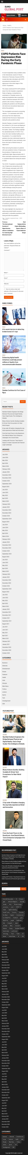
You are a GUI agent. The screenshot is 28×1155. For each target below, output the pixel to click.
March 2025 (5, 501)
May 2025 (5, 495)
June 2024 (5, 527)
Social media (6, 931)
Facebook (15, 917)
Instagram (9, 923)
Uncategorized (6, 701)
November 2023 (6, 548)
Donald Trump (6, 912)
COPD (20, 218)
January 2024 (6, 542)
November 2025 (6, 478)
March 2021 (5, 638)
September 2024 (7, 518)
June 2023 (5, 562)
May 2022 (5, 600)
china (10, 904)
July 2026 (5, 454)
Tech (3, 698)
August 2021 (5, 624)
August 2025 (5, 486)
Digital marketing (12, 909)
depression (5, 219)
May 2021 (5, 632)
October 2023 (6, 551)
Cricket (4, 909)
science (4, 692)
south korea (14, 931)
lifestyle (4, 683)
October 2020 (6, 653)
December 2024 (6, 510)
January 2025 (6, 507)
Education (21, 912)
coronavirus (5, 907)
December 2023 (6, 545)
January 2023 (6, 577)
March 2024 (5, 536)
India (3, 680)
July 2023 (5, 559)
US (18, 936)
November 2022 (6, 583)
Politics (4, 689)
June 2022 (5, 597)
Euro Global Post (7, 917)
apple (4, 901)
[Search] (25, 19)
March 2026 (5, 466)
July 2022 (5, 594)
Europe (4, 671)
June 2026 (5, 457)
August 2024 (5, 521)
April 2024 (5, 533)
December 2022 (6, 580)
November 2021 (6, 615)
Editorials (4, 665)
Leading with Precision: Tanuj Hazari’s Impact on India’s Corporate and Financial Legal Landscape (13, 443)
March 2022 (5, 606)
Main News (5, 686)
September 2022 (7, 589)
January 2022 (6, 609)
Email (6, 278)
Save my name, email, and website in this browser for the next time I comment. (13, 291)
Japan (16, 923)
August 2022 (5, 591)
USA (3, 703)
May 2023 (5, 565)
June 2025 (5, 492)
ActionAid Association (8, 899)
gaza (21, 917)
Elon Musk (5, 915)
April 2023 (5, 568)
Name (6, 272)
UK (22, 933)
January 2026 (6, 472)
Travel (12, 933)
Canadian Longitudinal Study (11, 218)
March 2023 (5, 571)
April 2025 (5, 498)
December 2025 (6, 475)
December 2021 (6, 612)
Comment (7, 250)
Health (2, 50)
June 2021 (5, 629)
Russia (11, 928)
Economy (14, 912)
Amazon (21, 899)
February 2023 (6, 574)
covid (12, 907)
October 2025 (6, 481)
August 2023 (5, 556)
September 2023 (7, 554)
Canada (4, 904)
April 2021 (5, 635)
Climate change (18, 904)
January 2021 (6, 644)
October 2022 (6, 586)
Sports (4, 695)
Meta (11, 925)
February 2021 (6, 641)
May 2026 (5, 460)
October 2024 (6, 516)
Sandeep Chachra (19, 928)
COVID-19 (18, 907)
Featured (4, 674)
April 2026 (5, 463)
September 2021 (7, 621)
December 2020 (6, 647)
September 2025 (7, 483)
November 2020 (6, 650)
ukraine (4, 936)
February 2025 (6, 504)
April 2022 (5, 603)
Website (6, 283)
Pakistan (5, 928)
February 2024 (6, 539)
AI (16, 899)
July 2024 (5, 524)
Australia (22, 901)
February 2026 (6, 469)
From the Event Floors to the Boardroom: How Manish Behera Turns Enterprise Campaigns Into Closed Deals (13, 435)
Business (4, 663)
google (12, 920)
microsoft (17, 925)
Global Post (5, 920)
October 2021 (6, 618)
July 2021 (5, 627)
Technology (5, 933)
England (12, 915)
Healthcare (19, 920)
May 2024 (5, 530)
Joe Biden (5, 925)
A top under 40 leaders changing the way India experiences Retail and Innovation (14, 804)
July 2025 (5, 489)
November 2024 (6, 513)
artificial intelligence (13, 901)
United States (12, 936)
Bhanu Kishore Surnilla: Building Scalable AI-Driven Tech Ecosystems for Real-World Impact (13, 423)
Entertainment (6, 668)
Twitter (18, 933)
